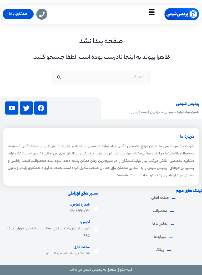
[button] (151, 14)
